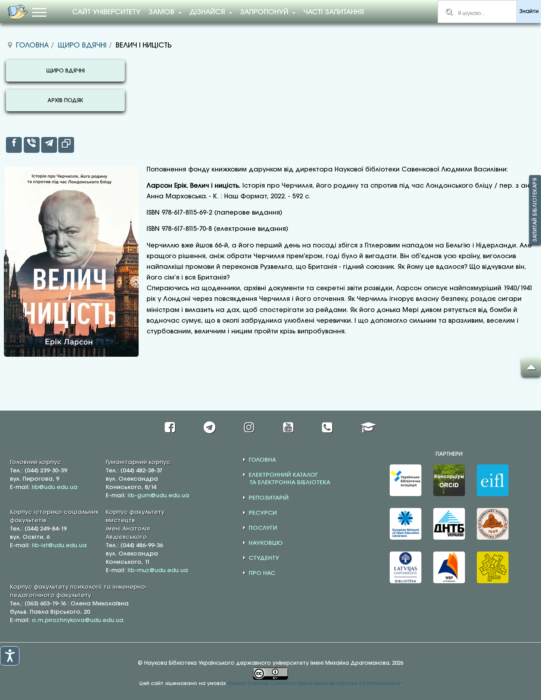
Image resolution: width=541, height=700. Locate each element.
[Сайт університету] (368, 427)
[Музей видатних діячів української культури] (493, 567)
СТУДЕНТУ (264, 558)
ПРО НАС (262, 573)
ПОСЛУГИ (263, 528)
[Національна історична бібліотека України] (493, 524)
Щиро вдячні (82, 45)
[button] (9, 656)
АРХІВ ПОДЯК (65, 100)
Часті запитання (333, 12)
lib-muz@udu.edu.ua (158, 570)
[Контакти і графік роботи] (327, 427)
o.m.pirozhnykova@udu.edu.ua (78, 620)
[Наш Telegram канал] (209, 427)
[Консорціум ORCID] (449, 480)
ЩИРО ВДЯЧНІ (65, 71)
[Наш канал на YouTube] (288, 427)
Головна (32, 45)
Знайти (529, 11)
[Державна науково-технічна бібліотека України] (449, 524)
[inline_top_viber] (32, 145)
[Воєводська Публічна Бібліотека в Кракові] (449, 567)
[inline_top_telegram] (49, 145)
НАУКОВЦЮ (266, 543)
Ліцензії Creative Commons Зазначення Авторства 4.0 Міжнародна (314, 683)
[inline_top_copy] (66, 145)
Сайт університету (106, 12)
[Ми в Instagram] (249, 427)
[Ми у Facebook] (170, 427)
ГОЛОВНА (262, 460)
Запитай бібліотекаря (535, 210)
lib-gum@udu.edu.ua (158, 495)
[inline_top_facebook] (14, 145)
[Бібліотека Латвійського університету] (405, 567)
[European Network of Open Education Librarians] (405, 524)
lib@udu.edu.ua (55, 487)
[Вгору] (531, 367)
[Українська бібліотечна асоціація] (405, 480)
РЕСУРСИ (263, 513)
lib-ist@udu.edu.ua (59, 545)
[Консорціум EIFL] (493, 480)
